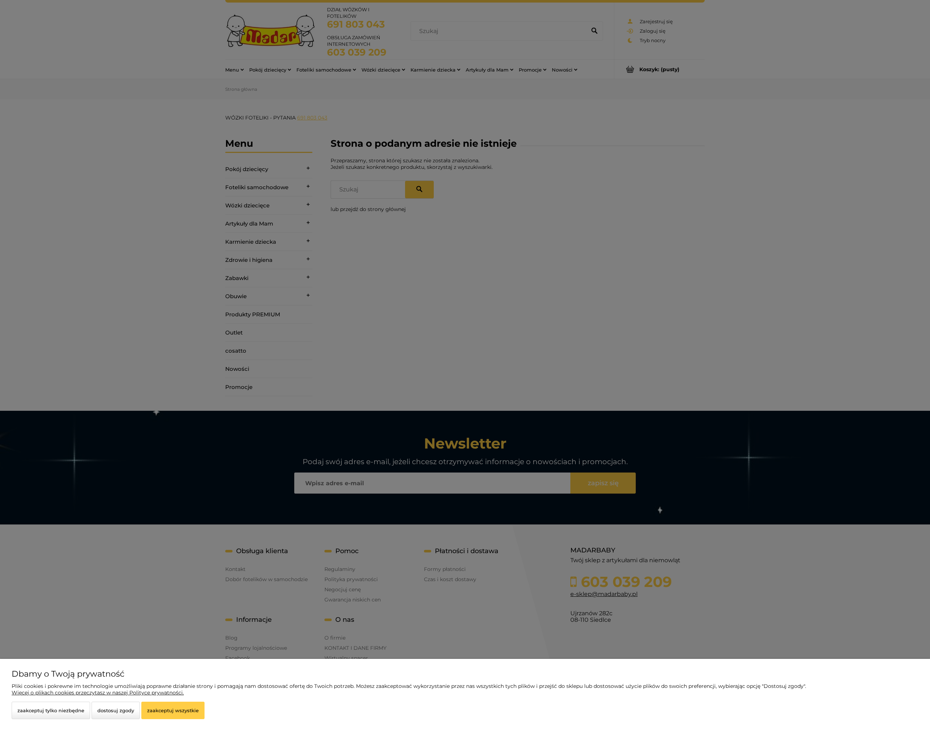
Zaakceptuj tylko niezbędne (50, 710)
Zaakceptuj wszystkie (173, 710)
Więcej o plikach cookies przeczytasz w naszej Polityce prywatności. (98, 692)
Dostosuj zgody (115, 710)
